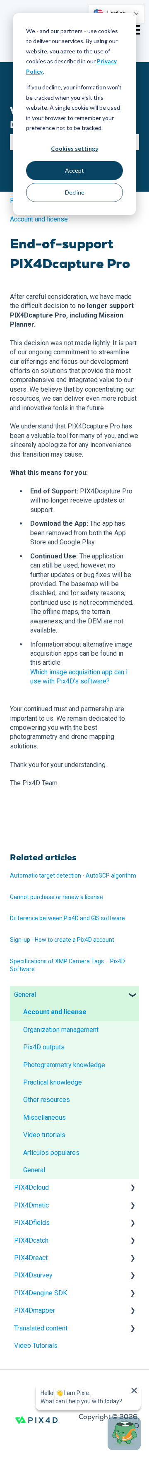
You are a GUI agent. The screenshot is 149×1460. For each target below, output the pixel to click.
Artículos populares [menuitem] (51, 1153)
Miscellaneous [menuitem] (44, 1117)
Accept (74, 170)
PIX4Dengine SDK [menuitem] (40, 1293)
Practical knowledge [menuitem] (52, 1082)
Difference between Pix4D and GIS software (67, 918)
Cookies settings (74, 148)
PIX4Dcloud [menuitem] (31, 1187)
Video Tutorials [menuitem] (36, 1345)
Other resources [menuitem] (46, 1100)
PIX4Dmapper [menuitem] (34, 1310)
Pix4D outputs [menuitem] (44, 1047)
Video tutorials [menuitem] (44, 1135)
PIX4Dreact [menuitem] (31, 1258)
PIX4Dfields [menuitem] (32, 1223)
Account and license (39, 219)
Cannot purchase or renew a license (56, 897)
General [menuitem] (25, 994)
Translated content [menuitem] (40, 1328)
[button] (132, 995)
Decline (74, 192)
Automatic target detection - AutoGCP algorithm (73, 875)
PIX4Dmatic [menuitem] (31, 1205)
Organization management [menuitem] (61, 1030)
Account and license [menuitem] (55, 1012)
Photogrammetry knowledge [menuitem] (64, 1065)
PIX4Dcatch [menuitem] (31, 1240)
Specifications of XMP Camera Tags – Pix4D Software (67, 965)
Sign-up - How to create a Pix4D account (62, 939)
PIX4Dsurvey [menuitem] (33, 1275)
